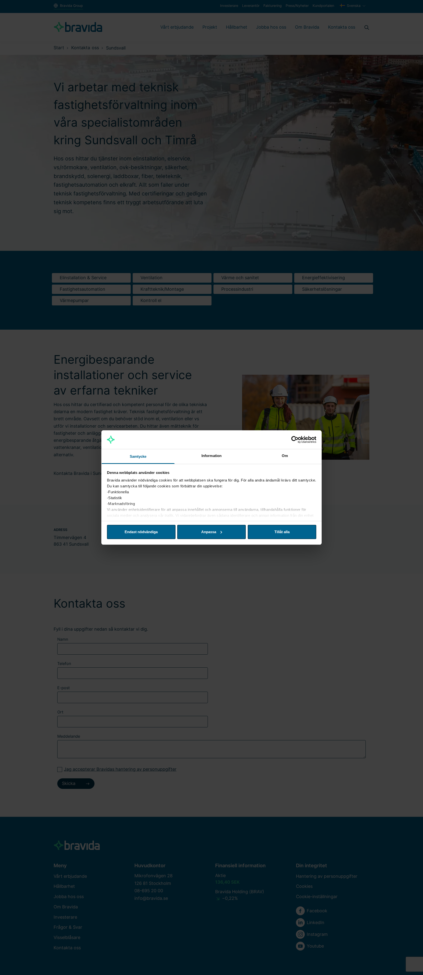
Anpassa (208, 532)
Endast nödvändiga (141, 532)
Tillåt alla (282, 532)
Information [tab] (211, 456)
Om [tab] (285, 456)
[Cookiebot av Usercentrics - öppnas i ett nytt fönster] (294, 439)
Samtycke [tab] (138, 456)
